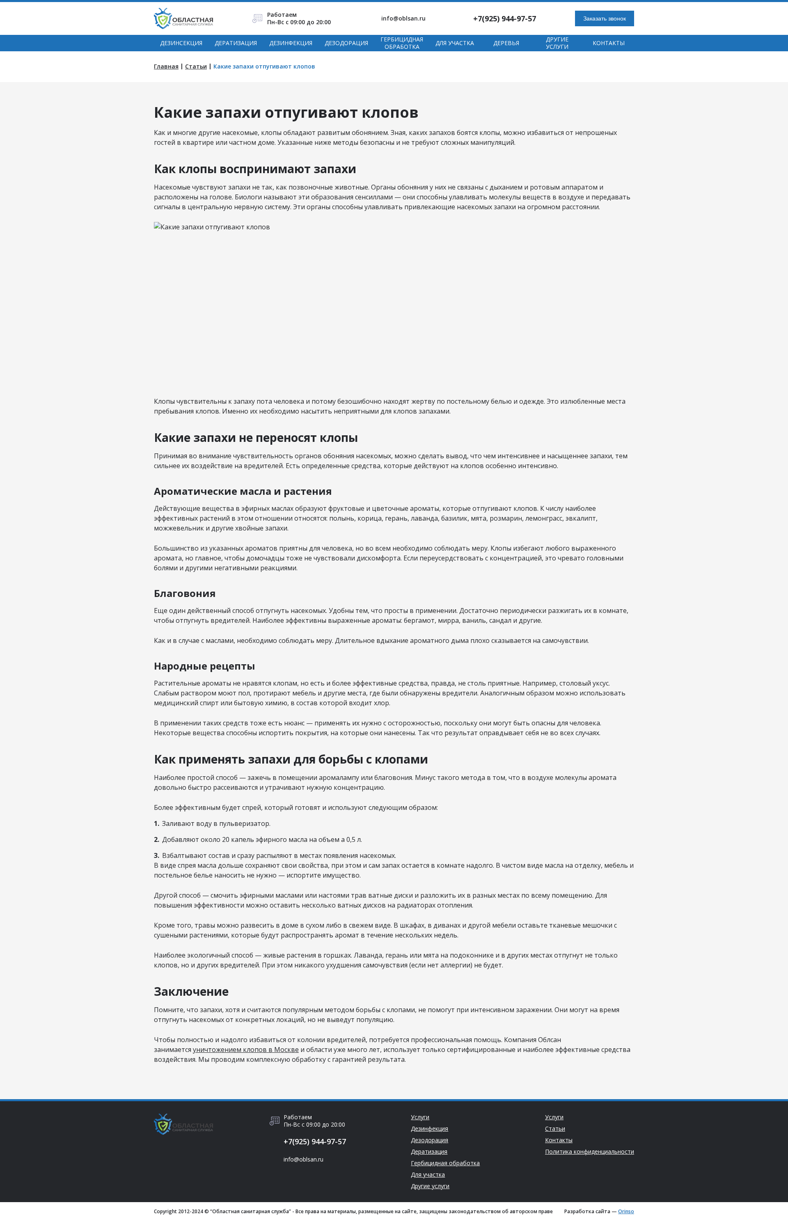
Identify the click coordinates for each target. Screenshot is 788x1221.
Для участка (454, 43)
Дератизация (236, 43)
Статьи (196, 66)
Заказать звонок (604, 18)
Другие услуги (557, 42)
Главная (166, 66)
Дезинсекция (181, 43)
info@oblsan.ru (403, 18)
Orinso (626, 1211)
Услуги (420, 1117)
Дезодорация (346, 43)
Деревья (506, 43)
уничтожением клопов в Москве (246, 1049)
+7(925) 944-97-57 (504, 18)
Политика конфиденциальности (589, 1151)
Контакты (609, 43)
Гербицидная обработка (401, 42)
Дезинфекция (290, 43)
